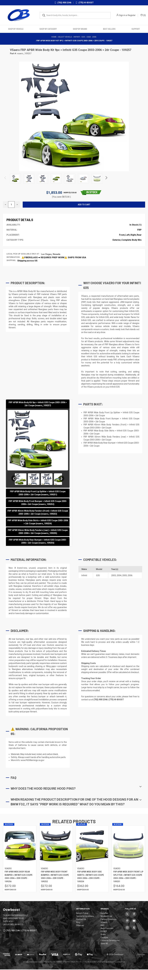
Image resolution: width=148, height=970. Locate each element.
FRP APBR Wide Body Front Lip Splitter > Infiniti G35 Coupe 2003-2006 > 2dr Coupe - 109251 (128, 876)
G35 (98, 575)
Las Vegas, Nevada (50, 254)
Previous (5, 178)
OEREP (104, 931)
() (144, 15)
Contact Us (81, 919)
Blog (78, 922)
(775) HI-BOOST (86, 2)
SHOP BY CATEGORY (48, 29)
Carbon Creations (108, 919)
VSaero (15, 50)
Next (106, 178)
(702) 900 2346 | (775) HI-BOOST (21, 930)
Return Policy (82, 913)
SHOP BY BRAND (80, 29)
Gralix (103, 934)
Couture (104, 937)
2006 (130, 575)
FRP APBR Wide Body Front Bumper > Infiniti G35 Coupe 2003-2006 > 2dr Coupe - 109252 (55, 876)
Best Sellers (109, 29)
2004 (119, 575)
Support (136, 29)
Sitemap (80, 925)
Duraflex (104, 913)
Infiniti (84, 575)
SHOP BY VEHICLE (15, 29)
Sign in (122, 15)
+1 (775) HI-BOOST (88, 962)
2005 (124, 575)
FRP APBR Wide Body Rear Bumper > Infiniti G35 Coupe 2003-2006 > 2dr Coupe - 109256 (19, 876)
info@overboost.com (32, 962)
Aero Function (107, 928)
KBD (102, 925)
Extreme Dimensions (110, 940)
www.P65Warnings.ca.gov (32, 760)
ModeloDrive (106, 916)
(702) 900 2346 (64, 2)
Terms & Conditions (85, 916)
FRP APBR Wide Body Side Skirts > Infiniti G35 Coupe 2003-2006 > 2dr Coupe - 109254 (90, 876)
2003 (113, 575)
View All (104, 943)
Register (132, 15)
